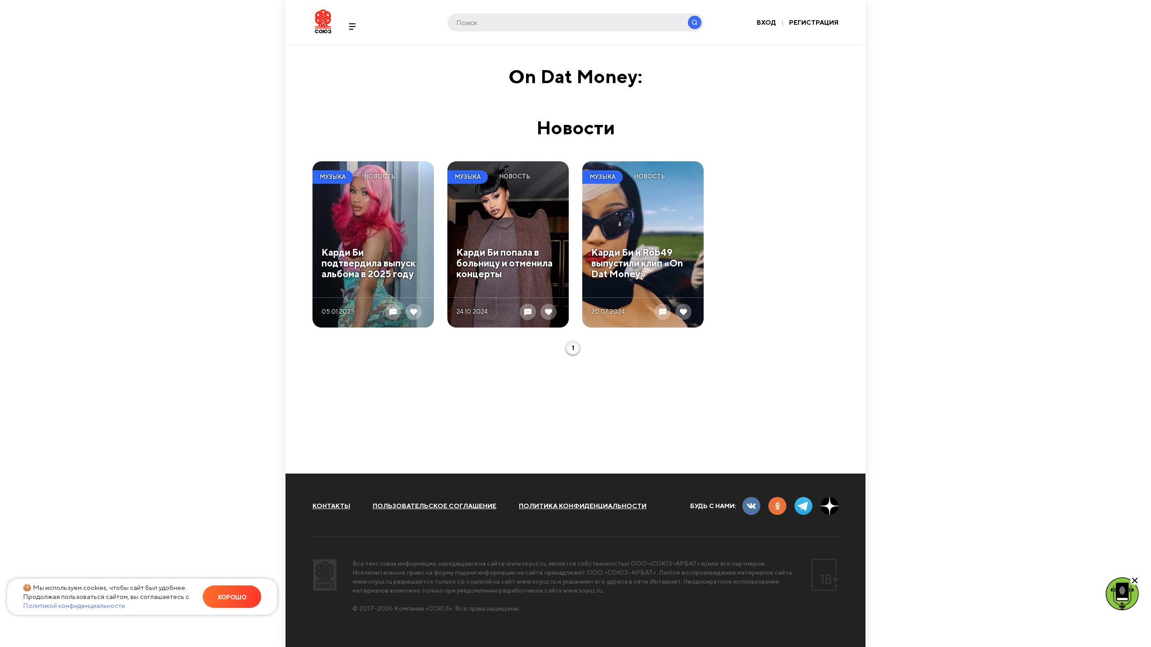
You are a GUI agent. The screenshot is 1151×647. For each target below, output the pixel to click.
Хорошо (232, 597)
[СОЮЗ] (324, 575)
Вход (766, 22)
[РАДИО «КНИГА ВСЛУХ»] (1122, 593)
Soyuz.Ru (323, 21)
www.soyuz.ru (526, 563)
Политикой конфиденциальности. (74, 605)
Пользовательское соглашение (434, 506)
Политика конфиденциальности (583, 506)
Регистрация (814, 22)
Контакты (331, 506)
